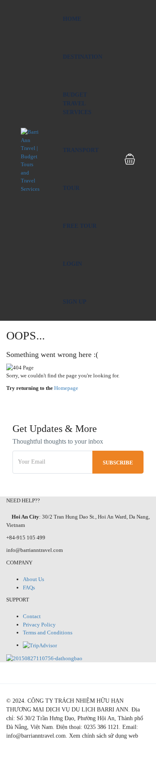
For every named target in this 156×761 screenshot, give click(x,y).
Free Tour (80, 226)
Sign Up (75, 302)
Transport (81, 150)
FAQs (29, 587)
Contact (32, 616)
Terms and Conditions (47, 632)
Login (72, 264)
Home (72, 19)
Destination (82, 57)
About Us (33, 579)
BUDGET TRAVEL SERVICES (77, 103)
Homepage (66, 388)
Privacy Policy (39, 624)
